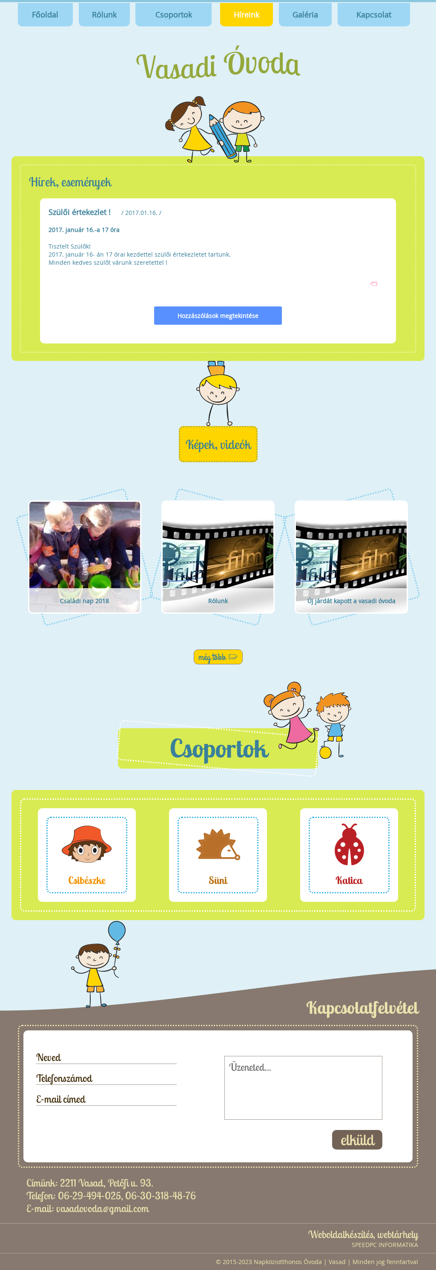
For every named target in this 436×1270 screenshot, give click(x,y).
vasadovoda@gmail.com (102, 1208)
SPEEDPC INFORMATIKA (385, 1245)
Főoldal (45, 14)
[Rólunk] (218, 624)
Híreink (246, 14)
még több (212, 657)
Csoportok (173, 14)
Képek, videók (218, 444)
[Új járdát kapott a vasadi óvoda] (351, 624)
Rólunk (104, 14)
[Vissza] (374, 283)
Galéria (305, 14)
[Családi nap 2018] (84, 624)
